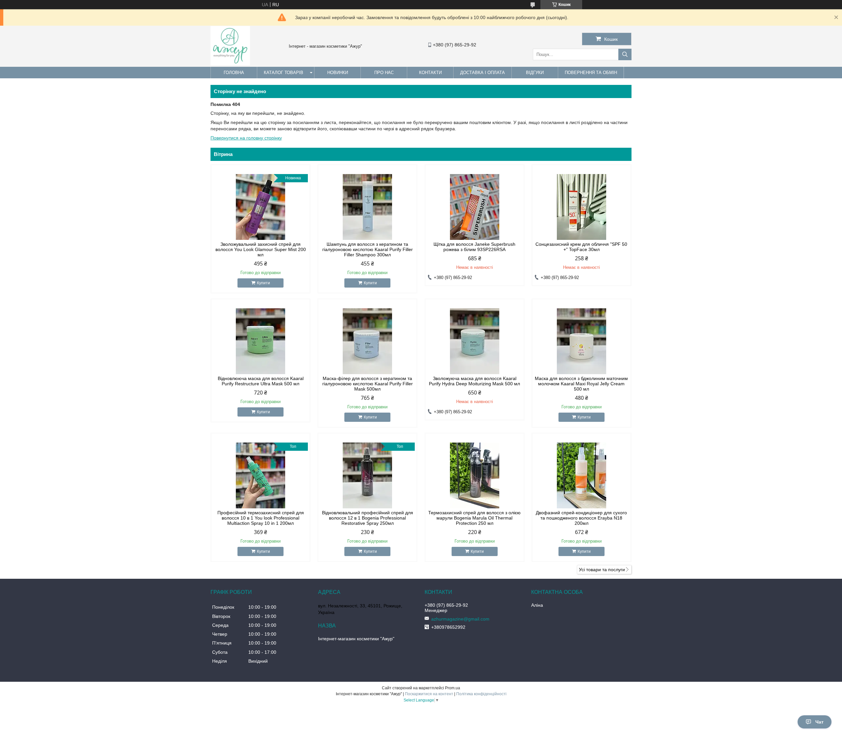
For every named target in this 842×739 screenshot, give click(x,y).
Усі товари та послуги (602, 569)
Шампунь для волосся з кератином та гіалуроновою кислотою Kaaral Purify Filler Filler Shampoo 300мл (367, 249)
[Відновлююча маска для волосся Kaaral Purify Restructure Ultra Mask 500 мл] (260, 341)
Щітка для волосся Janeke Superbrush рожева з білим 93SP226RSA (474, 247)
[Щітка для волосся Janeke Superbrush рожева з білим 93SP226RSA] (474, 207)
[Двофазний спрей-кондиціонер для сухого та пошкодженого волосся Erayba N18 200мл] (581, 475)
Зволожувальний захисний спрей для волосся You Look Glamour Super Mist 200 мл (260, 249)
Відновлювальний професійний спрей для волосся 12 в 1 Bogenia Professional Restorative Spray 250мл (367, 518)
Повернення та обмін (591, 72)
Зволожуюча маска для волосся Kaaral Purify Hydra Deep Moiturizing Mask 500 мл (474, 381)
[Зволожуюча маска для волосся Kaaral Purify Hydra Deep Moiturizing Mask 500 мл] (474, 341)
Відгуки (535, 72)
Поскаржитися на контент (429, 694)
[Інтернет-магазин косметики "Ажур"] (230, 63)
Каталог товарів (283, 72)
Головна (234, 72)
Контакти (430, 72)
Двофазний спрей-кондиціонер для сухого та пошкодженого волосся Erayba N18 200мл (581, 518)
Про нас (384, 72)
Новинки (337, 72)
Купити (263, 283)
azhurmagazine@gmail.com (460, 619)
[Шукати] (625, 54)
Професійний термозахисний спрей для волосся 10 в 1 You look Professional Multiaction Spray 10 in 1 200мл (260, 518)
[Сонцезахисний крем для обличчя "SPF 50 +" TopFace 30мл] (581, 207)
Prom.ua (452, 688)
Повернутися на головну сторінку (246, 137)
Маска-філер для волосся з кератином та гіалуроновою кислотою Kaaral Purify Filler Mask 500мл (367, 384)
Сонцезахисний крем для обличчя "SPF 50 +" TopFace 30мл (581, 247)
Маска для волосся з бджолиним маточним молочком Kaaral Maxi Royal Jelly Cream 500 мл (581, 384)
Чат (819, 722)
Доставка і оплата (482, 72)
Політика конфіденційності (481, 694)
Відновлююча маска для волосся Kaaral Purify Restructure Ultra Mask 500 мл (261, 381)
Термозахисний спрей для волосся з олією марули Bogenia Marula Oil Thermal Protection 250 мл (474, 518)
